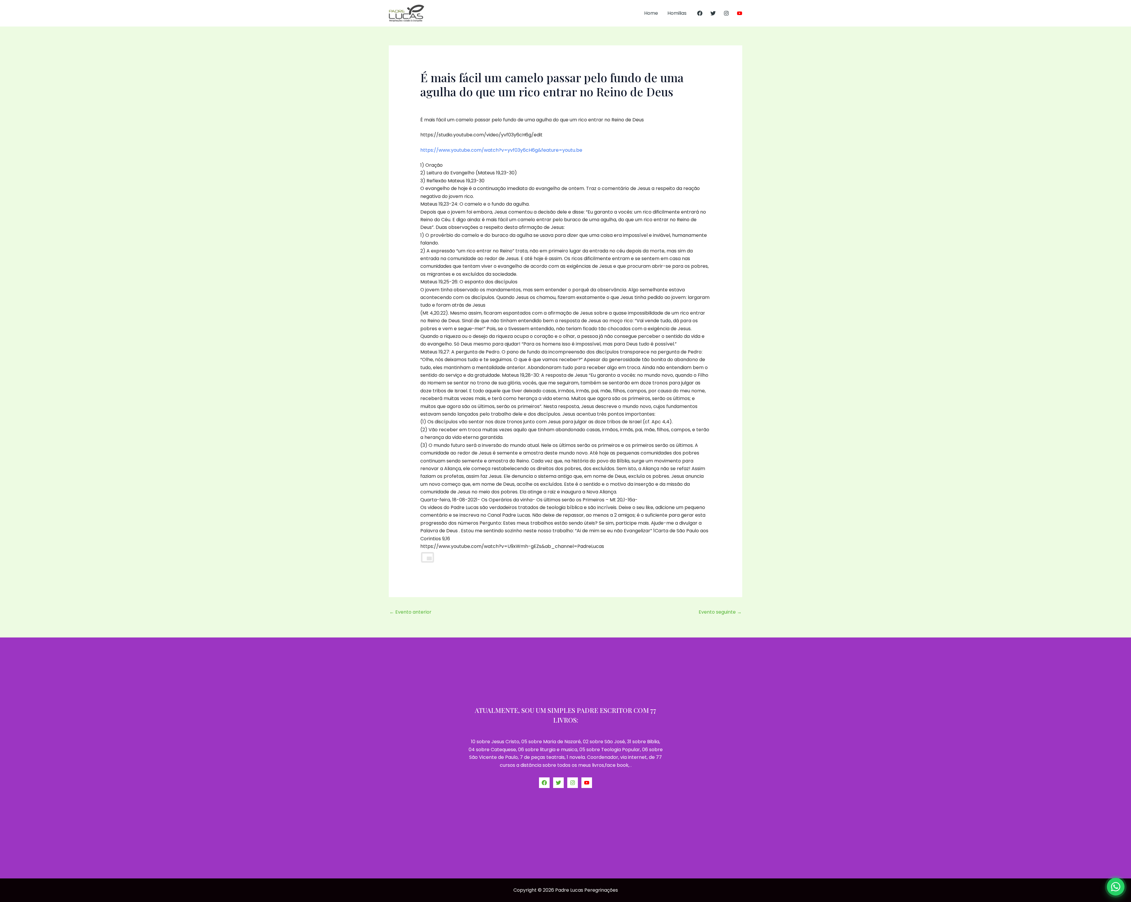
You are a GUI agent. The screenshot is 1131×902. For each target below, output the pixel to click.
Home (651, 13)
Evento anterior (410, 612)
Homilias (677, 13)
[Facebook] (699, 13)
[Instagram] (726, 13)
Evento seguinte (720, 612)
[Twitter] (713, 13)
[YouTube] (739, 13)
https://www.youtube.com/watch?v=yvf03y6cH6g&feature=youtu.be (501, 150)
